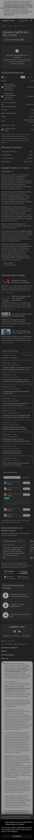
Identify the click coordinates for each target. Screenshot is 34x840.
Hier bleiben (17, 836)
